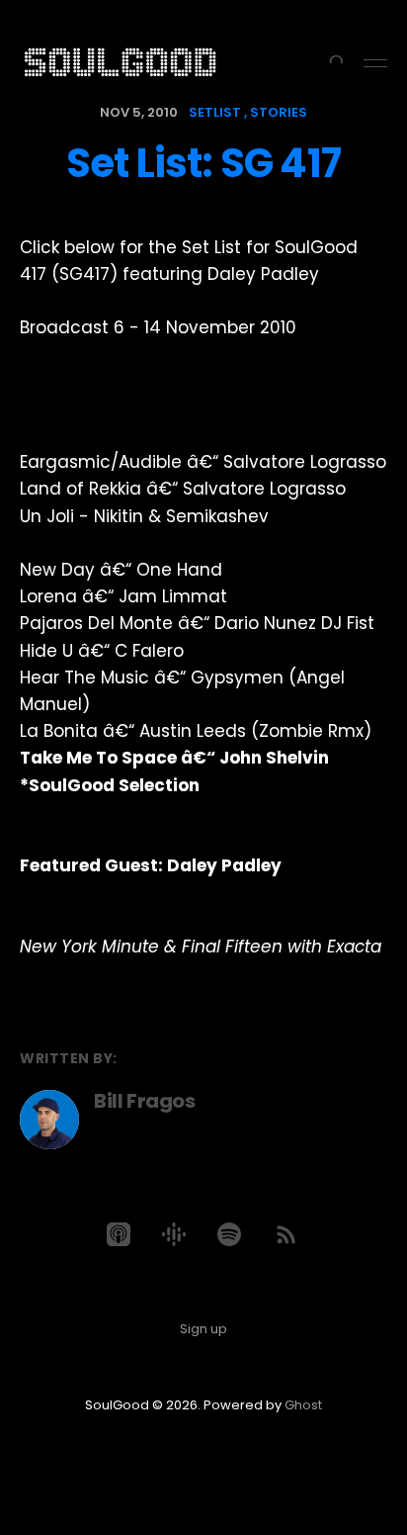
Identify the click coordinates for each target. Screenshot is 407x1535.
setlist (215, 112)
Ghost (303, 1405)
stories (278, 112)
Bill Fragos (145, 1101)
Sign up (203, 1328)
